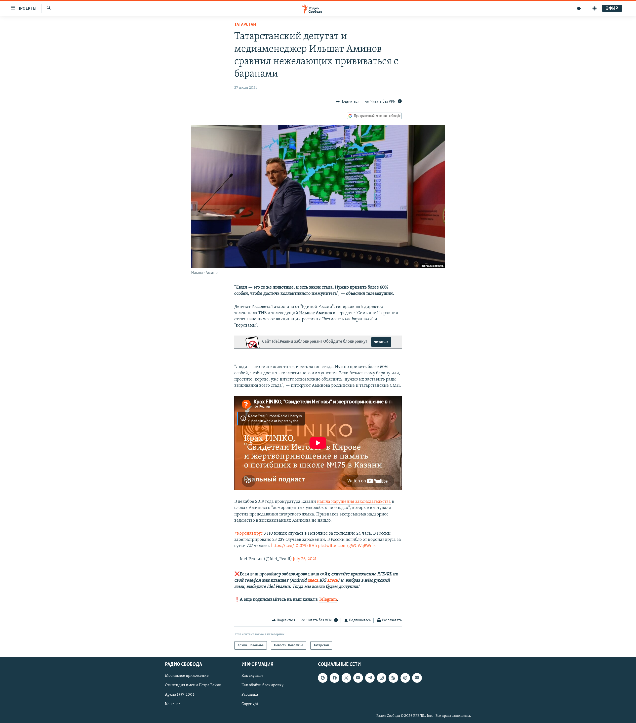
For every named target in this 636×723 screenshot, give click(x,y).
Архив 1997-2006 (180, 695)
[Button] (347, 101)
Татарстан (245, 25)
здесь (332, 580)
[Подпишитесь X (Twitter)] (346, 677)
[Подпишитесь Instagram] (381, 677)
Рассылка (249, 695)
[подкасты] (594, 8)
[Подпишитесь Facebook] (334, 677)
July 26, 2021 (305, 559)
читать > (381, 342)
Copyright (249, 704)
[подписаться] (417, 677)
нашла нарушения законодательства (354, 502)
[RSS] (393, 677)
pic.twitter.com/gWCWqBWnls (346, 546)
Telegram (328, 599)
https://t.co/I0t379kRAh (294, 546)
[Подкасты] (405, 677)
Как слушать (252, 676)
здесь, (313, 580)
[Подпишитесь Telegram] (370, 677)
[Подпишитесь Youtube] (358, 677)
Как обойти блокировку (262, 685)
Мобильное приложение (187, 676)
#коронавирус (248, 533)
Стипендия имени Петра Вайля (193, 685)
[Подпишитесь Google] (322, 677)
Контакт (172, 704)
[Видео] (579, 8)
